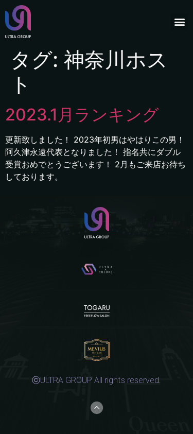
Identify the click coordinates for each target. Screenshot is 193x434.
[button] (179, 21)
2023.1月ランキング (82, 115)
